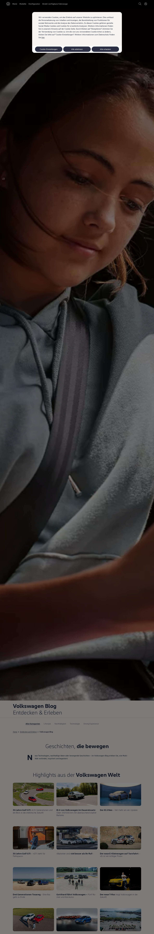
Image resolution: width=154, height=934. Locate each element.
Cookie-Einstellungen (48, 49)
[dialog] (77, 467)
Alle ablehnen (77, 49)
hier (43, 37)
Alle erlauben (105, 49)
